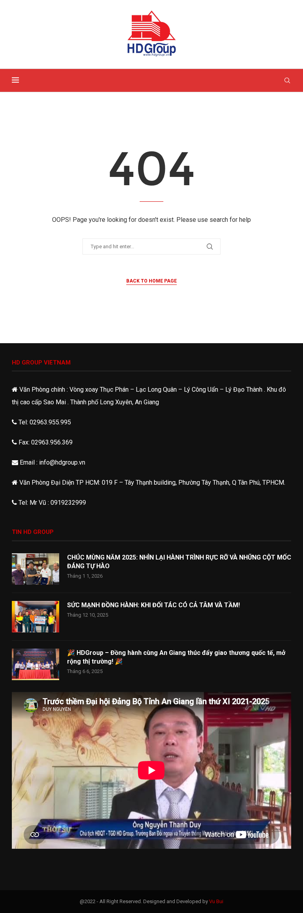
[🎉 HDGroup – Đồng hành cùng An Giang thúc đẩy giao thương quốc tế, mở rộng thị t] (35, 664)
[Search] (287, 80)
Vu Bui (216, 901)
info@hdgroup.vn (62, 462)
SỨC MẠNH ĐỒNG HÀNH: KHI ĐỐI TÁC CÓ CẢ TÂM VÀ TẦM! (153, 605)
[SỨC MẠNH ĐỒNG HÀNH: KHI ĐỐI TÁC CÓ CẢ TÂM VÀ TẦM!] (35, 616)
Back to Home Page (151, 281)
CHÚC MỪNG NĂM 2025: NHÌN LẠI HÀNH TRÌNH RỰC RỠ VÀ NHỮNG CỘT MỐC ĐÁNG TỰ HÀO (179, 562)
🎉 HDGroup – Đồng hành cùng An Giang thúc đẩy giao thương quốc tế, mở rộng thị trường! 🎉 (176, 657)
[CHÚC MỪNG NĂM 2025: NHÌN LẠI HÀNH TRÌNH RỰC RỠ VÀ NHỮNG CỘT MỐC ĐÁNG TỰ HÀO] (35, 569)
